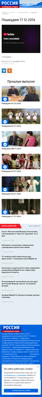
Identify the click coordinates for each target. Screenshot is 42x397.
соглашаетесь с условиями (15, 375)
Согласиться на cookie (21, 390)
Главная (4, 12)
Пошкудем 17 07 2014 (11, 216)
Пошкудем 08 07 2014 (11, 149)
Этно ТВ (12, 12)
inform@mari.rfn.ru (23, 354)
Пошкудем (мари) (22, 12)
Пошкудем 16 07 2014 (11, 194)
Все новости (34, 226)
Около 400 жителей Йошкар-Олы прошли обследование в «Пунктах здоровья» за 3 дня (20, 234)
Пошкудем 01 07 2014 (11, 126)
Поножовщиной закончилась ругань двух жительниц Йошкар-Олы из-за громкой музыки (20, 284)
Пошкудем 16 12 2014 (11, 103)
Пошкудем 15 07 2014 (11, 171)
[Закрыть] (38, 366)
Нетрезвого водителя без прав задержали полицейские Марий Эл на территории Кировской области (21, 270)
